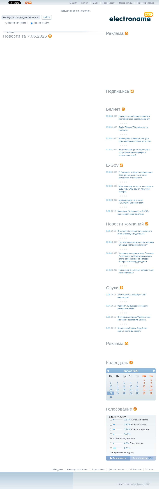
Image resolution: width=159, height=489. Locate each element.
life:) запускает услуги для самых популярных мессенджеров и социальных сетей (134, 152)
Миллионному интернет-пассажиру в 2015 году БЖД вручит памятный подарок (136, 189)
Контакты (150, 470)
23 (151, 390)
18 (117, 390)
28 (137, 393)
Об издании (57, 470)
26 (124, 393)
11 (117, 386)
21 (137, 390)
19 (124, 390)
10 (111, 386)
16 (151, 386)
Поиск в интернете (16, 23)
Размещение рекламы (77, 470)
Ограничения (98, 470)
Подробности (109, 3)
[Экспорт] (28, 4)
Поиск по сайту (41, 23)
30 (151, 393)
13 (131, 386)
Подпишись (117, 91)
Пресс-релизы (125, 3)
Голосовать (119, 458)
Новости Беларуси (145, 3)
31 (111, 397)
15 (144, 386)
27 (131, 393)
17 (111, 390)
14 (137, 386)
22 (144, 390)
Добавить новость (117, 470)
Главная (73, 3)
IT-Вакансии (135, 470)
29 (144, 393)
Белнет (84, 3)
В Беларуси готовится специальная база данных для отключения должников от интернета (135, 175)
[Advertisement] (131, 58)
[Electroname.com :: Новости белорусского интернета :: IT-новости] (131, 23)
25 (117, 393)
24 (111, 393)
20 (131, 390)
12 (124, 386)
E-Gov (95, 3)
